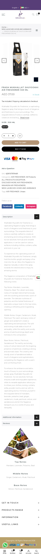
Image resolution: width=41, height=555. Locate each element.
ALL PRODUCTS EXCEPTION (13, 180)
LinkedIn (19, 206)
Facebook (7, 206)
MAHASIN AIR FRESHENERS (14, 185)
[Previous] (4, 60)
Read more (24, 118)
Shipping (15, 101)
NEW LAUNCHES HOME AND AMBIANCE (16, 29)
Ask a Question (8, 168)
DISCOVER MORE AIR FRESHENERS (17, 183)
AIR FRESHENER (18, 177)
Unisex (22, 192)
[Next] (37, 60)
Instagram (31, 206)
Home (4, 27)
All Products (31, 177)
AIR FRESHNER (12, 192)
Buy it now (20, 149)
